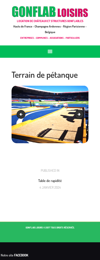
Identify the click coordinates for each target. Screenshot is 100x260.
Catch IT (22, 114)
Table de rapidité (82, 114)
